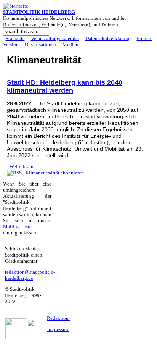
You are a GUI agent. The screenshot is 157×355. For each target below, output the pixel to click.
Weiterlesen (22, 166)
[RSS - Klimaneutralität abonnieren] (45, 173)
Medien (70, 44)
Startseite (15, 38)
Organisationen (40, 44)
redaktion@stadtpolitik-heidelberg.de (30, 275)
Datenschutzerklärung (108, 38)
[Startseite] (15, 6)
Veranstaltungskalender (55, 38)
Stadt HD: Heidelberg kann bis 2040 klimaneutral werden (64, 86)
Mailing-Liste (17, 226)
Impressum (58, 329)
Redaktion (58, 318)
